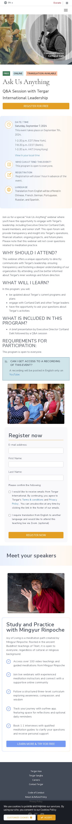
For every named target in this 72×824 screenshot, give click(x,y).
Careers (36, 780)
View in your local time (27, 155)
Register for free (36, 106)
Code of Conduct (36, 792)
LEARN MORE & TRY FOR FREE (36, 744)
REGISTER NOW (36, 535)
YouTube (14, 374)
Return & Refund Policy (36, 797)
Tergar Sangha (36, 775)
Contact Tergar (36, 784)
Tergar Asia (36, 771)
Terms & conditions (33, 499)
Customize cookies (18, 817)
